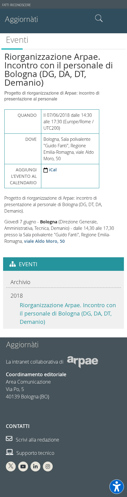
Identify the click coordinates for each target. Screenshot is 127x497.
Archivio (20, 282)
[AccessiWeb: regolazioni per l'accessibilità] (116, 486)
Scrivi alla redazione (36, 439)
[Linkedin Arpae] (35, 466)
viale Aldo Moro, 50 (44, 241)
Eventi (17, 39)
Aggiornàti (21, 19)
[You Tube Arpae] (23, 466)
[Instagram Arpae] (48, 466)
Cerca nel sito (99, 18)
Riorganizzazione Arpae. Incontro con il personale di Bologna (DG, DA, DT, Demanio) (68, 313)
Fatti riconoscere (16, 5)
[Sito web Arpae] (82, 361)
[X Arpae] (11, 466)
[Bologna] (23, 241)
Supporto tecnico (34, 453)
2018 (16, 295)
